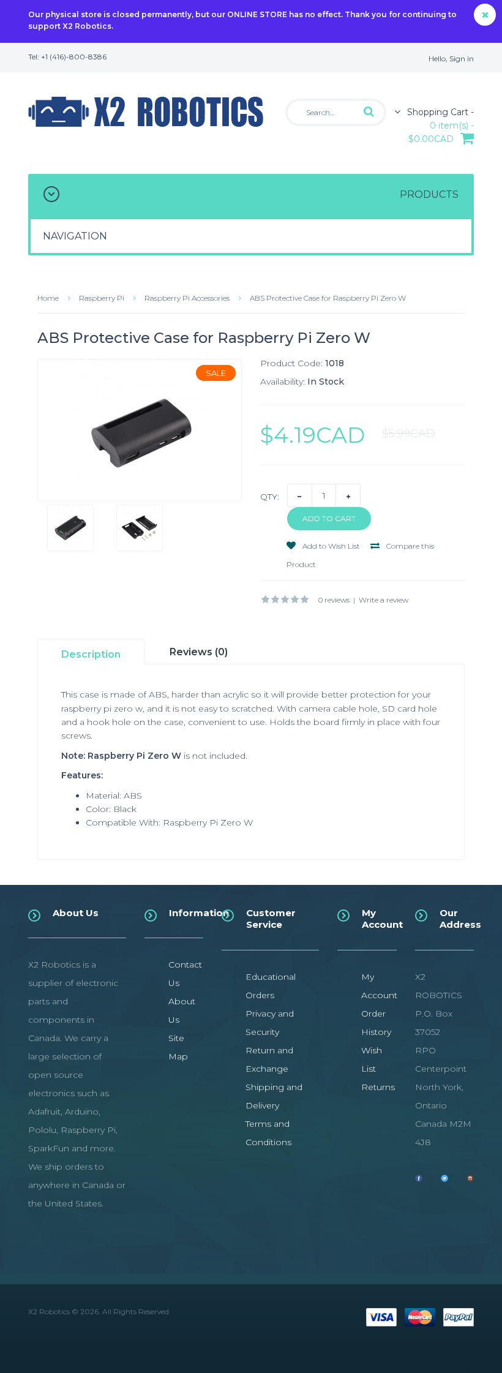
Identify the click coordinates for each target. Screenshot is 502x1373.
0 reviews (334, 599)
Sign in (461, 58)
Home (48, 298)
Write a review (383, 599)
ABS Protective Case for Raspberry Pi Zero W (328, 298)
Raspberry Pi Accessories (187, 298)
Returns (378, 1087)
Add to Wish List (330, 546)
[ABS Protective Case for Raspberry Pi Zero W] (140, 430)
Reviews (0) (199, 652)
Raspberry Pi (101, 298)
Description (91, 654)
